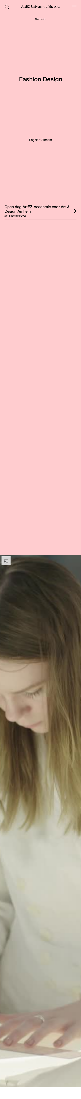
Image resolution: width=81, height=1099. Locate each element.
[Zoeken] (7, 6)
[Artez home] (40, 6)
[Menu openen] (74, 6)
